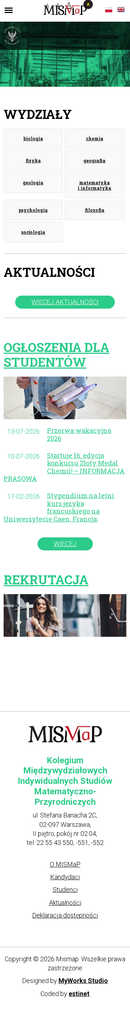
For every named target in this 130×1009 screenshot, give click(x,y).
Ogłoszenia (56, 354)
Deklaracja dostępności (65, 915)
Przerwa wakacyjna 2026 (79, 434)
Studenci (65, 889)
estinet (79, 993)
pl (108, 9)
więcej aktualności (65, 302)
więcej (65, 544)
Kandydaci (65, 877)
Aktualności (65, 902)
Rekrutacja (46, 579)
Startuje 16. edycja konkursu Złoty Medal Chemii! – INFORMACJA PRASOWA (64, 467)
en (121, 9)
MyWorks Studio (83, 980)
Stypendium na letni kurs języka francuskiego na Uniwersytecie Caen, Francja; (59, 507)
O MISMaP (65, 864)
